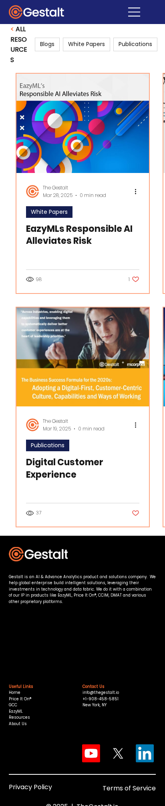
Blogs (47, 44)
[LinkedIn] (145, 753)
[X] (118, 753)
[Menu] (117, 12)
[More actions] (138, 191)
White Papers (49, 212)
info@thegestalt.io (100, 692)
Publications (47, 445)
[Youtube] (91, 753)
